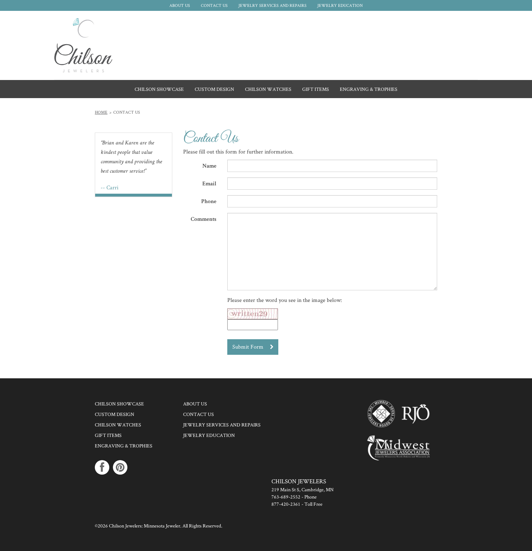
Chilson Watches (118, 424)
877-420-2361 (285, 504)
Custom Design (114, 414)
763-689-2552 (285, 496)
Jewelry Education (340, 5)
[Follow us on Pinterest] (120, 467)
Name (209, 166)
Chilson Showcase (159, 89)
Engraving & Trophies (123, 445)
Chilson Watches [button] (268, 89)
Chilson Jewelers (83, 45)
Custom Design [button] (214, 89)
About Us (179, 5)
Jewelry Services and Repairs (272, 5)
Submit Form (248, 346)
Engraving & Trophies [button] (368, 89)
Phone (208, 202)
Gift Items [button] (315, 89)
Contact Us (214, 5)
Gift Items (108, 435)
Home (101, 112)
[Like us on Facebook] (102, 467)
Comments (203, 220)
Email (209, 184)
